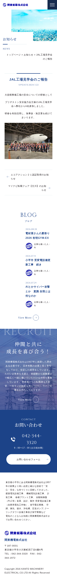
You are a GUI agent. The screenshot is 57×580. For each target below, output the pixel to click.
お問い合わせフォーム (28, 459)
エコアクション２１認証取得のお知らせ (30, 176)
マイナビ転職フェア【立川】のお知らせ (27, 188)
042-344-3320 (32, 439)
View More (25, 317)
